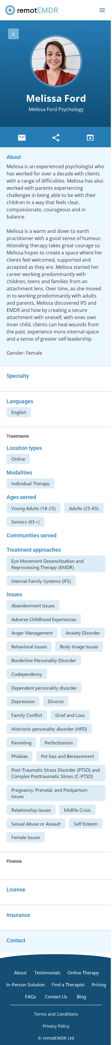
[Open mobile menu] (102, 10)
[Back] (13, 33)
